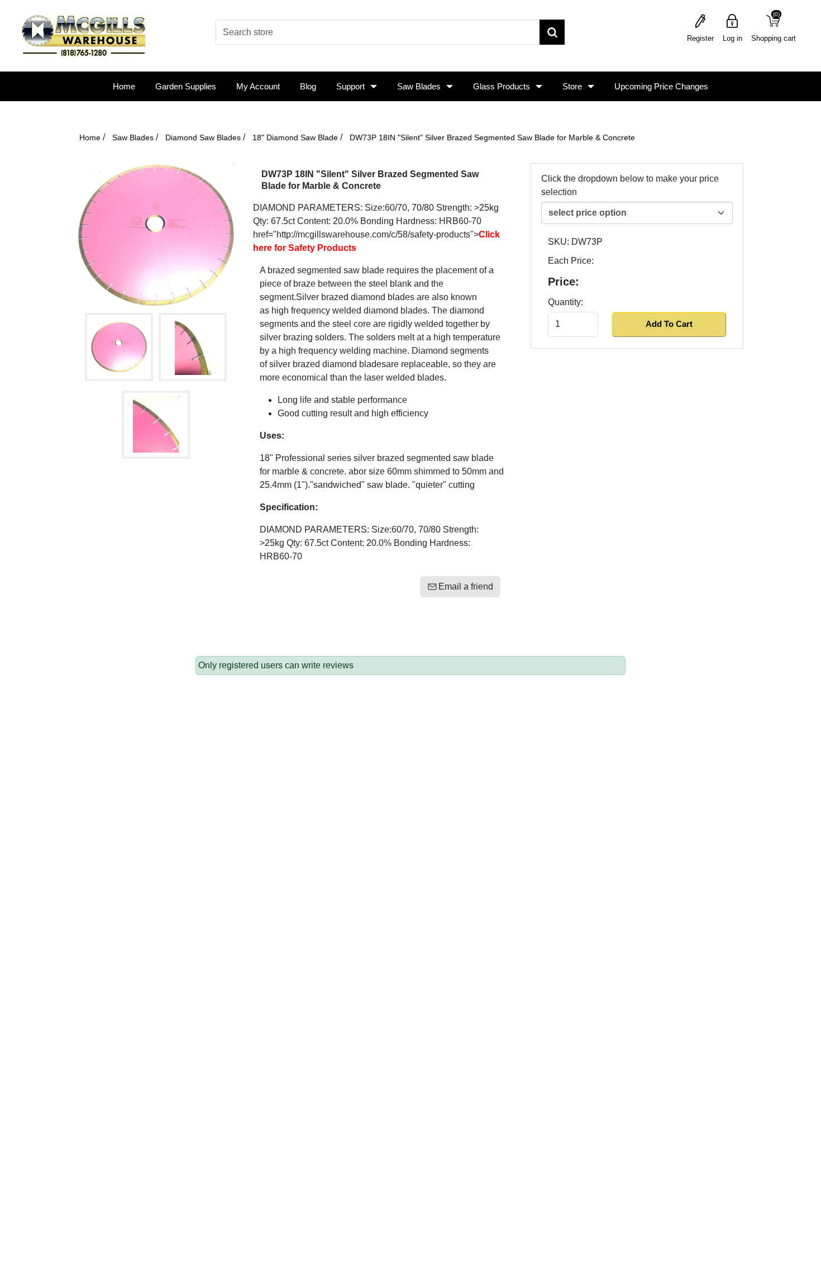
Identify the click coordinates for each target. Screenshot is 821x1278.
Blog (308, 86)
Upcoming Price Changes (661, 86)
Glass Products (501, 86)
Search (552, 32)
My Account (258, 86)
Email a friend (465, 586)
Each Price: (571, 260)
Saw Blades (419, 86)
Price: (563, 281)
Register (700, 38)
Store (572, 86)
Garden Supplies (185, 86)
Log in (732, 38)
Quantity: (565, 302)
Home (124, 86)
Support (350, 86)
